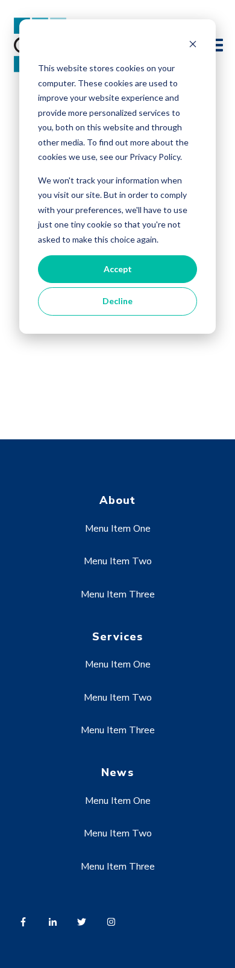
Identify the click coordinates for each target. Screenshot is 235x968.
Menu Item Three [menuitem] (118, 594)
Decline (117, 301)
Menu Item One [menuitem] (118, 528)
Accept (118, 269)
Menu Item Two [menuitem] (118, 561)
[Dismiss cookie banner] (193, 45)
